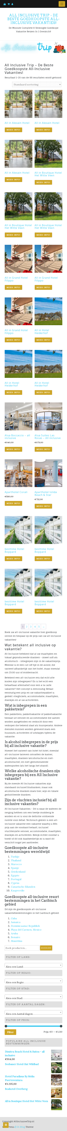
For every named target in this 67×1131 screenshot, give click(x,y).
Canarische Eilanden (23, 886)
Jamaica (15, 922)
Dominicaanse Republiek (25, 925)
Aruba (14, 933)
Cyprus (15, 882)
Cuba (14, 918)
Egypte (15, 875)
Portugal (16, 879)
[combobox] (33, 965)
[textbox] (33, 966)
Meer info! (13, 130)
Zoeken (46, 948)
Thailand (16, 860)
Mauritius (16, 940)
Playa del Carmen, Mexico (26, 929)
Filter (10, 1032)
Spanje (15, 867)
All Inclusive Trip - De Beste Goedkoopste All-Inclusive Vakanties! (33, 19)
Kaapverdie (17, 890)
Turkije (15, 856)
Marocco (16, 864)
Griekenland (18, 871)
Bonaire (15, 937)
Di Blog (21, 1127)
